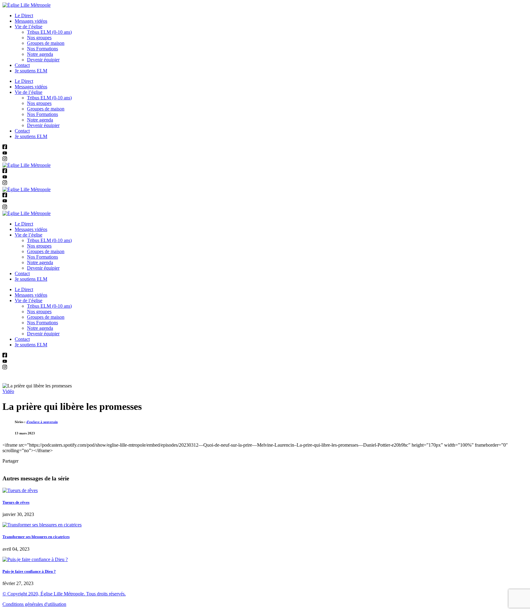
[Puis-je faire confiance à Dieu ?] (35, 559)
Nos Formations (42, 48)
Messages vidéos (31, 21)
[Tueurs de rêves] (20, 490)
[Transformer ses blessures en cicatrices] (42, 524)
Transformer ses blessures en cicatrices (36, 536)
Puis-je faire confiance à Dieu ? (29, 571)
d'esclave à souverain (42, 422)
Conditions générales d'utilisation (34, 604)
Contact (22, 65)
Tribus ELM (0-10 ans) (49, 32)
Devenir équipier (43, 59)
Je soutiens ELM (31, 70)
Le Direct (24, 15)
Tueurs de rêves (15, 502)
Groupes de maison (45, 43)
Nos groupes (39, 37)
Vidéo (8, 391)
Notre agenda (40, 54)
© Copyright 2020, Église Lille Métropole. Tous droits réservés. (64, 593)
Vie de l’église (28, 26)
